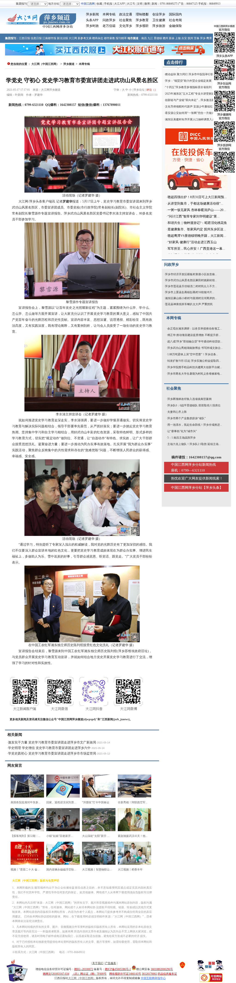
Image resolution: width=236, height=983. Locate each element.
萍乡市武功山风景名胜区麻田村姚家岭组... (191, 280)
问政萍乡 (109, 20)
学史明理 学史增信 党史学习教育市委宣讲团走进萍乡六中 (49, 748)
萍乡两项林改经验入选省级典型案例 (189, 399)
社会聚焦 (125, 20)
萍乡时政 (92, 26)
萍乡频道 (68, 64)
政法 (122, 14)
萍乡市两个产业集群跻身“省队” (186, 418)
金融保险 (175, 26)
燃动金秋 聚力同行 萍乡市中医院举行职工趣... (193, 74)
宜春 (196, 38)
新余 (171, 38)
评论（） (151, 89)
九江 (150, 38)
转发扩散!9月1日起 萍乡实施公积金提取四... (194, 360)
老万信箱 (109, 26)
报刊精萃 (121, 38)
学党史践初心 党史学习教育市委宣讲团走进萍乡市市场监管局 (52, 753)
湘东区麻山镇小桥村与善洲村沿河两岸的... (191, 298)
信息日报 (36, 38)
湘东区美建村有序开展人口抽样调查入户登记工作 (195, 119)
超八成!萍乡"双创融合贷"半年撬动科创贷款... (194, 341)
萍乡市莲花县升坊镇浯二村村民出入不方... (191, 286)
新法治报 (62, 38)
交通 (129, 14)
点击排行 (174, 62)
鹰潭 (209, 38)
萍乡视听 (142, 26)
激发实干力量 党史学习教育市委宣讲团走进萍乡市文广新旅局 (52, 742)
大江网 (73, 38)
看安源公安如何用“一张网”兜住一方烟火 (189, 113)
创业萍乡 (158, 14)
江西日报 (24, 38)
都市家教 (109, 38)
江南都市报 (49, 38)
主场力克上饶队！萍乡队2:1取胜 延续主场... (194, 444)
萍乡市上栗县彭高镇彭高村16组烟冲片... (189, 292)
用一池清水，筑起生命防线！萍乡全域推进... (194, 424)
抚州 (190, 38)
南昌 (144, 38)
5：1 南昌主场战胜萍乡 (181, 437)
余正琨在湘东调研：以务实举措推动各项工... (194, 328)
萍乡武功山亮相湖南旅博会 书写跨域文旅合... (195, 348)
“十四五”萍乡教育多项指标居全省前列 (188, 87)
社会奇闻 (175, 20)
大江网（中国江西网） (45, 64)
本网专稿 (109, 14)
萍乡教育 (142, 20)
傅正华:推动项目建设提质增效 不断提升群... (194, 335)
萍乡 (203, 38)
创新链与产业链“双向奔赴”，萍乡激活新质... (192, 100)
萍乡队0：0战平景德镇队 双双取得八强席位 (194, 405)
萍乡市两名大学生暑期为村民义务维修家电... (194, 373)
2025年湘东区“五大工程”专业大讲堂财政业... (192, 93)
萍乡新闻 (92, 14)
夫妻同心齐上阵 (177, 411)
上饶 (178, 38)
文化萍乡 (125, 26)
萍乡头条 (212, 487)
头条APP (92, 20)
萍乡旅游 (158, 26)
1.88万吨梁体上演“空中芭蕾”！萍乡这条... (192, 354)
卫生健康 (158, 20)
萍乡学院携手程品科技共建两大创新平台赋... (194, 367)
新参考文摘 (84, 38)
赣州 (165, 38)
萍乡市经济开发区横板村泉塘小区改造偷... (191, 274)
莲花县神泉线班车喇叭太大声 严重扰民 (189, 304)
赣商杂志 (97, 38)
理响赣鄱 (142, 14)
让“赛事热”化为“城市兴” (182, 431)
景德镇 (158, 38)
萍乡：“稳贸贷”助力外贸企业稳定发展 (188, 80)
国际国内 (175, 14)
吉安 (184, 38)
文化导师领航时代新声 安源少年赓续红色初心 (193, 106)
